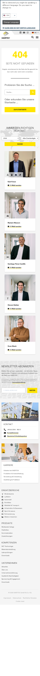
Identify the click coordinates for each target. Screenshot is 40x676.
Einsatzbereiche (10, 490)
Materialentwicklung (8, 549)
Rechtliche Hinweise (30, 598)
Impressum (7, 598)
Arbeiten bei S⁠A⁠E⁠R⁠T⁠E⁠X (11, 470)
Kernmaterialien (7, 533)
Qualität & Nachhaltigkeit (10, 576)
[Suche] (32, 92)
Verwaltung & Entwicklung (13, 477)
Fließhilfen (5, 530)
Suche (20, 144)
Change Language (11, 22)
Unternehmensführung (9, 573)
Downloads (5, 555)
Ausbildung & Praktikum (12, 480)
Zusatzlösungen (7, 536)
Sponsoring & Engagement (11, 579)
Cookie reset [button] (20, 601)
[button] (37, 37)
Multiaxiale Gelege (8, 527)
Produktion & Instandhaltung (13, 473)
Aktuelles (5, 567)
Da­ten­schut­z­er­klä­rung (18, 382)
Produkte (7, 523)
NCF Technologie (7, 546)
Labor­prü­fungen (7, 552)
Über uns (5, 570)
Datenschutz (17, 598)
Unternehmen (9, 563)
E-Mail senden (15, 185)
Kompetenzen (9, 542)
